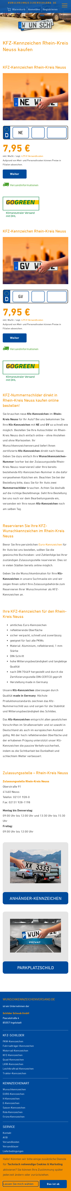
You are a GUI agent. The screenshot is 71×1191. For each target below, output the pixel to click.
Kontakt (7, 1132)
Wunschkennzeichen (14, 1089)
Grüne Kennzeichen (14, 1116)
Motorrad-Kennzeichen (15, 1050)
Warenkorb (18, 9)
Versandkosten (11, 1141)
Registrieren (50, 9)
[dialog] (35, 1172)
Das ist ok (53, 1184)
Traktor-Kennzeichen (14, 1073)
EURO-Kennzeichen (13, 1093)
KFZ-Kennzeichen (13, 1055)
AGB (5, 1137)
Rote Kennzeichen (13, 1112)
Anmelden (34, 9)
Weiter (14, 174)
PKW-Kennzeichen (13, 1041)
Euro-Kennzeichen (50, 544)
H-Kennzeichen (11, 1098)
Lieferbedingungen (13, 1151)
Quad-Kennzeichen (13, 1059)
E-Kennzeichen (11, 1103)
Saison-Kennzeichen (14, 1107)
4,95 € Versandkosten (32, 156)
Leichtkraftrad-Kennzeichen (18, 1068)
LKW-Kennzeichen (13, 1064)
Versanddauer (11, 1146)
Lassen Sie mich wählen (18, 1183)
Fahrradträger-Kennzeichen (18, 1045)
